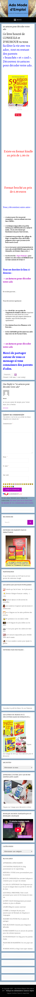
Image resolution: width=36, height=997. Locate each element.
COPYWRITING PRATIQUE (11, 866)
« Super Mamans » (22, 256)
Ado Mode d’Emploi (20, 988)
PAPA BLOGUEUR (8, 925)
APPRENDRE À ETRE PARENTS (13, 863)
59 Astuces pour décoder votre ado (17, 345)
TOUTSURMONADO (9, 937)
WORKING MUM (8, 949)
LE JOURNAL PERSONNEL (11, 893)
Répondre (5, 408)
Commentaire (8, 423)
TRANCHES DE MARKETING (12, 943)
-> (17, 280)
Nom (5, 457)
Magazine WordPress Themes (14, 993)
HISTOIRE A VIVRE (9, 872)
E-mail (6, 466)
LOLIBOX (6, 907)
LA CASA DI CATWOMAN (11, 884)
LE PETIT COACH (8, 901)
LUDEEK (5, 910)
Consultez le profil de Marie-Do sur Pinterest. (17, 708)
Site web (6, 475)
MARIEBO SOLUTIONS (10, 919)
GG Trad (20, 576)
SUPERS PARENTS (8, 931)
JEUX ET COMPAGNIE (10, 878)
